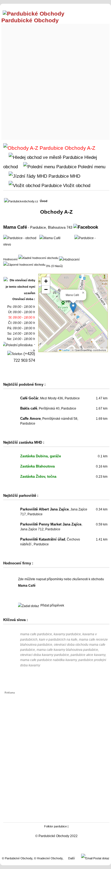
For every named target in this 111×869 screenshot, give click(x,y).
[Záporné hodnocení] (24, 264)
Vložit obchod (76, 185)
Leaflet (65, 350)
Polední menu (91, 166)
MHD (74, 176)
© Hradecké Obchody (48, 858)
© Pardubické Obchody (17, 858)
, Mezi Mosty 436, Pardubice (50, 398)
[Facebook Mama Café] (85, 227)
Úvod (43, 201)
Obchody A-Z (79, 148)
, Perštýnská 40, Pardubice (48, 408)
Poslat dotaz (100, 858)
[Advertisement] (55, 80)
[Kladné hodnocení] (38, 257)
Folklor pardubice (55, 826)
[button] (73, 307)
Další (71, 858)
